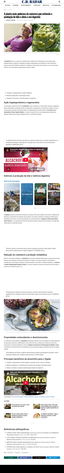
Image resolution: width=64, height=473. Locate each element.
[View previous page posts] (30, 423)
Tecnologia (36, 5)
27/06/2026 (14, 418)
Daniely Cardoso (10, 20)
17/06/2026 (44, 418)
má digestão (25, 452)
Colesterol (17, 452)
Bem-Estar (46, 5)
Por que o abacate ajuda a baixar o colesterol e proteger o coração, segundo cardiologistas (20, 415)
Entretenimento (26, 5)
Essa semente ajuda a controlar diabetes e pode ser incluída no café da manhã (33, 397)
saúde (31, 20)
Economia (15, 5)
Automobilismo (56, 5)
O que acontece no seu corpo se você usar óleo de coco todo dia (20, 405)
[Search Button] (59, 1)
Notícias (7, 5)
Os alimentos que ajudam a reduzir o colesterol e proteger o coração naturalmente (49, 415)
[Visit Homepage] (32, 1)
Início (5, 10)
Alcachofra (10, 452)
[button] (35, 208)
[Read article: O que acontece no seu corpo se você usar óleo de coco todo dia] (7, 406)
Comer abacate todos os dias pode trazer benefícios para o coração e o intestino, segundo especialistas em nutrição (49, 407)
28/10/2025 (20, 20)
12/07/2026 (44, 411)
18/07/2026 (14, 408)
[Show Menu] (4, 1)
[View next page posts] (33, 423)
